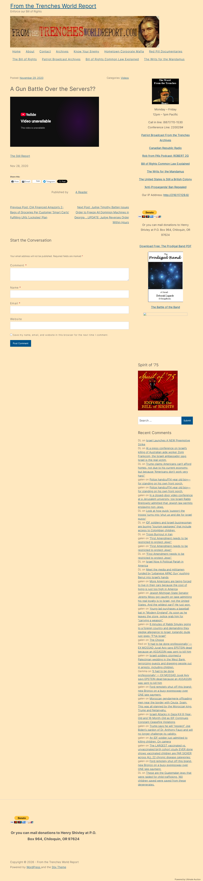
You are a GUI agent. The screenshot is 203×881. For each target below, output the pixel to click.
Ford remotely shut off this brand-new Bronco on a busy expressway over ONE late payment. (165, 690)
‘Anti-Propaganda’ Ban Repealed (165, 187)
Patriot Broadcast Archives (61, 59)
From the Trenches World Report (53, 6)
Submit (187, 420)
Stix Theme (59, 867)
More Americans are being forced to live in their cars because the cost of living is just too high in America (164, 585)
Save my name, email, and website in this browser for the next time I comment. (60, 335)
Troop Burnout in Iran (159, 534)
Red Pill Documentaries (165, 51)
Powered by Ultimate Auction (188, 879)
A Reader (81, 192)
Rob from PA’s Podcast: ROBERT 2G (165, 155)
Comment (18, 265)
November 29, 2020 (31, 77)
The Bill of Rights (24, 59)
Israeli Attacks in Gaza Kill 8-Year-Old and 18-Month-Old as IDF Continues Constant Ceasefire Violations (165, 718)
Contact (45, 51)
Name (14, 287)
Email (14, 303)
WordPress (33, 867)
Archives (62, 51)
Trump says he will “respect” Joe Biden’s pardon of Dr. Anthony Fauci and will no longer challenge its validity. (165, 729)
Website (16, 319)
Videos (125, 77)
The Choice (157, 639)
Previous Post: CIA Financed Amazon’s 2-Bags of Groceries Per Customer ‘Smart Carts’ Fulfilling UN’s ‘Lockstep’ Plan (39, 212)
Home (16, 51)
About (30, 51)
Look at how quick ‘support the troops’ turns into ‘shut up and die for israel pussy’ (165, 514)
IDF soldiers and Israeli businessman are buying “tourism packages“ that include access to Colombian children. (165, 526)
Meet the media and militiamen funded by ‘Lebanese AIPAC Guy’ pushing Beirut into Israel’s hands (163, 573)
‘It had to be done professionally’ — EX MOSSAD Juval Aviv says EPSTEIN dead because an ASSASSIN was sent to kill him (165, 647)
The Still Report (20, 156)
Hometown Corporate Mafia (124, 51)
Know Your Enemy (86, 51)
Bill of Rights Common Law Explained (112, 59)
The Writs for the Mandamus (164, 59)
